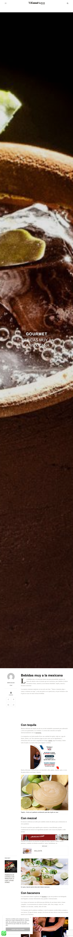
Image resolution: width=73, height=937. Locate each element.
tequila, (50, 740)
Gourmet (36, 334)
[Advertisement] (44, 709)
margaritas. (38, 732)
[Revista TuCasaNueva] (36, 3)
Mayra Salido (11, 682)
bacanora (44, 896)
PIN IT (45, 757)
